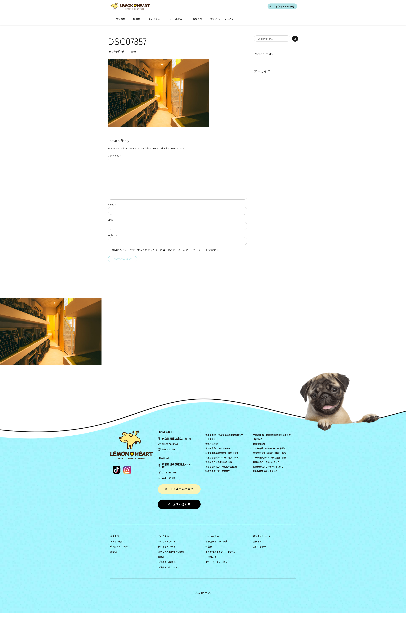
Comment (114, 155)
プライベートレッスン (222, 19)
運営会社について (262, 536)
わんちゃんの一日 (167, 546)
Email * (112, 219)
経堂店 (136, 19)
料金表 (161, 556)
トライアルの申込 (167, 562)
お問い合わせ (259, 546)
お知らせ (257, 541)
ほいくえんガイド (167, 541)
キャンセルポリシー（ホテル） (220, 551)
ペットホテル (175, 19)
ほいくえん (154, 19)
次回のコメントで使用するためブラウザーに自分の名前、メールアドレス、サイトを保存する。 (166, 250)
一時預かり (196, 19)
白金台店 (120, 19)
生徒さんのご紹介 (119, 546)
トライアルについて (168, 567)
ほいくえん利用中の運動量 (171, 551)
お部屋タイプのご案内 (216, 541)
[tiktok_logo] (117, 470)
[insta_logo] (127, 470)
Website (112, 235)
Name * (112, 204)
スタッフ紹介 (117, 541)
